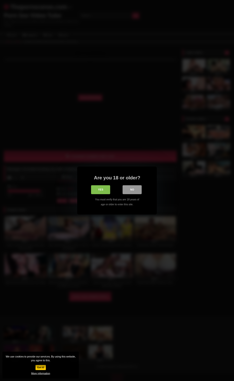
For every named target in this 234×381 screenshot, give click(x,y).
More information (40, 373)
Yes (100, 189)
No (132, 189)
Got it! (40, 367)
